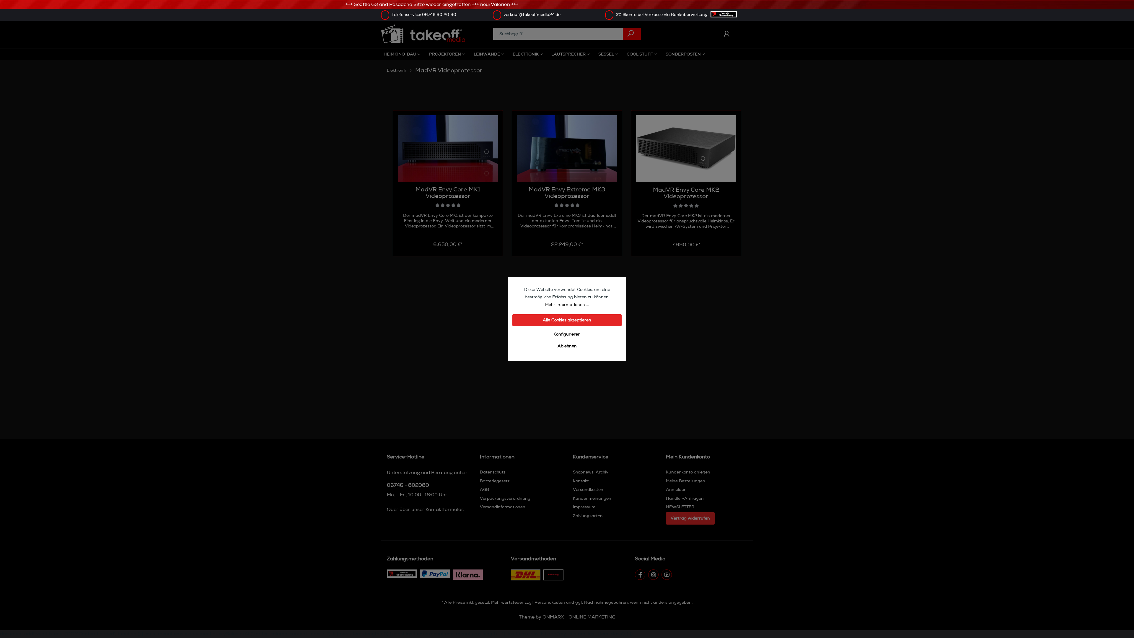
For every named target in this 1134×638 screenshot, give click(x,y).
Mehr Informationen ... (567, 304)
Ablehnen (567, 346)
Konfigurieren (567, 334)
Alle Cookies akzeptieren (567, 320)
